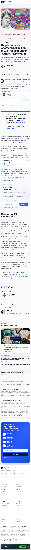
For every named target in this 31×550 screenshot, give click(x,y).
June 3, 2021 (10, 128)
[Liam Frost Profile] (3, 66)
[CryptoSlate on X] (3, 473)
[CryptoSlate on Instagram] (22, 473)
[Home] (2, 6)
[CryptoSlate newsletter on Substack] (10, 473)
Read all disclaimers (5, 540)
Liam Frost (10, 65)
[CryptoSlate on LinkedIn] (18, 473)
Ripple (24, 79)
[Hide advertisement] (28, 547)
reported (12, 220)
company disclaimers (17, 415)
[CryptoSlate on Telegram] (14, 473)
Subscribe (15, 454)
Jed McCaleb (16, 84)
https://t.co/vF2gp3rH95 (18, 122)
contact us (24, 38)
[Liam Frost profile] (3, 312)
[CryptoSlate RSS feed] (26, 473)
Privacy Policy (11, 527)
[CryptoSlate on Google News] (6, 473)
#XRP (7, 116)
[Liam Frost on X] (7, 319)
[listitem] (2, 304)
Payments (6, 42)
